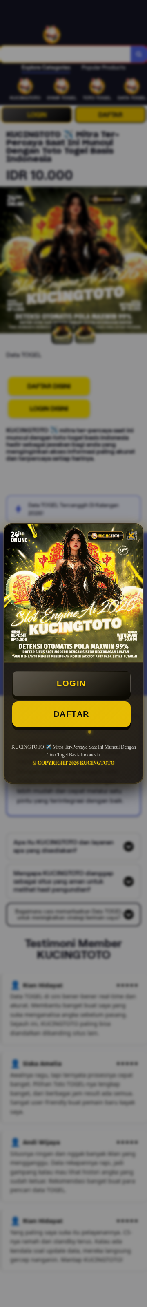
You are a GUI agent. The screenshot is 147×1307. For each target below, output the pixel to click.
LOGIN (71, 683)
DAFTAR (71, 714)
